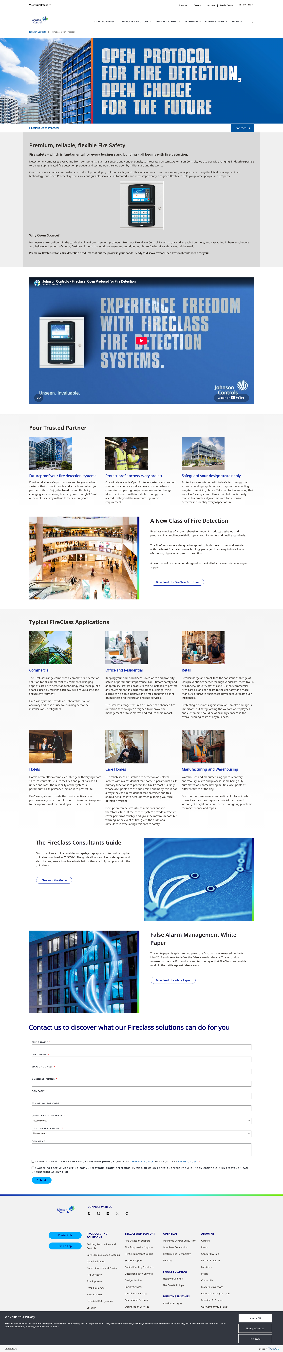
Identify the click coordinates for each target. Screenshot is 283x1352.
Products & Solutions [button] (135, 21)
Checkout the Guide (54, 880)
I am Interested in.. (47, 1128)
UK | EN (247, 4)
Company (39, 1091)
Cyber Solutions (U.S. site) (215, 1293)
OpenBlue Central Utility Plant (179, 1240)
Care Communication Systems (103, 1254)
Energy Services (133, 1286)
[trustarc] (274, 1348)
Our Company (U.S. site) (214, 1306)
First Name (41, 1042)
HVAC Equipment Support (139, 1253)
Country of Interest (48, 1115)
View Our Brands (38, 4)
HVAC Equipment (96, 1287)
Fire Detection (94, 1274)
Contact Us (242, 128)
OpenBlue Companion (175, 1247)
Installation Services (136, 1293)
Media (204, 1273)
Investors (184, 5)
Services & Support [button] (166, 21)
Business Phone (44, 1079)
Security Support (134, 1260)
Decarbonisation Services (139, 1273)
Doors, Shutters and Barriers (102, 1268)
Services (167, 1260)
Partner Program (210, 1260)
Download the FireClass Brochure (177, 582)
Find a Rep (65, 1246)
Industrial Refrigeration (100, 1301)
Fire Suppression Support (139, 1247)
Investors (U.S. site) (211, 1300)
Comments (39, 1141)
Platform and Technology (177, 1253)
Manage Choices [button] (255, 1328)
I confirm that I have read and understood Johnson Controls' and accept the (117, 1161)
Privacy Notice (143, 1161)
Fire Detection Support (137, 1240)
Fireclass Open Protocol (44, 128)
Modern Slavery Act (212, 1286)
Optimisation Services (137, 1306)
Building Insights (216, 21)
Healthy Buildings (173, 1278)
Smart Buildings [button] (104, 21)
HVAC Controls (94, 1294)
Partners (211, 5)
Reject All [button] (255, 1338)
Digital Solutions (96, 1261)
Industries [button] (191, 21)
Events (204, 1247)
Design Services (133, 1280)
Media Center (226, 5)
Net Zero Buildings (173, 1285)
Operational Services (136, 1300)
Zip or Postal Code (45, 1103)
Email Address (43, 1066)
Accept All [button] (255, 1318)
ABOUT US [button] (236, 21)
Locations (206, 1267)
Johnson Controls (37, 31)
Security (91, 1307)
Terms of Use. (188, 1161)
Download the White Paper (173, 980)
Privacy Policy (11, 1348)
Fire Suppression (96, 1281)
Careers (197, 5)
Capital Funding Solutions (139, 1267)
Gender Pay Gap (210, 1253)
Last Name (40, 1054)
